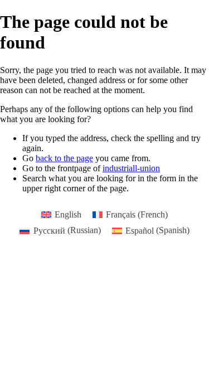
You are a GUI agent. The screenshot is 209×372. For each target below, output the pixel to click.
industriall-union (131, 168)
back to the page (64, 158)
